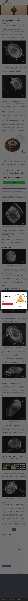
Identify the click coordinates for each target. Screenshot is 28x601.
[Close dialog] (26, 292)
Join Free (7, 303)
